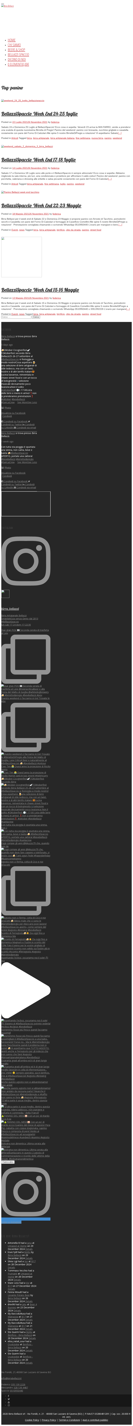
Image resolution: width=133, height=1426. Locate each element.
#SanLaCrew (8, 402)
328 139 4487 (21, 1387)
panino (107, 138)
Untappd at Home (17, 1245)
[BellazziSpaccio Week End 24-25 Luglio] (22, 100)
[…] (119, 133)
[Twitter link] (9, 1399)
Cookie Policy (32, 1419)
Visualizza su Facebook (13, 413)
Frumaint (12, 1273)
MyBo (27, 1252)
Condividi (7, 416)
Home (12, 39)
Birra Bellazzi (8, 336)
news (21, 230)
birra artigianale (41, 138)
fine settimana (83, 138)
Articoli (14, 138)
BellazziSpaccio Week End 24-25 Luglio (39, 114)
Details (29, 1249)
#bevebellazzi (8, 459)
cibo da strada (73, 230)
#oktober (6, 399)
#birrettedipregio (25, 459)
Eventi (15, 230)
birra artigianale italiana (62, 138)
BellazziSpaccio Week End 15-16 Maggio (40, 290)
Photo (8, 407)
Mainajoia (13, 1316)
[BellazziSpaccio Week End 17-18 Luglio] (27, 146)
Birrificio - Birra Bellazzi (20, 1335)
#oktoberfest (8, 390)
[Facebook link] (8, 1396)
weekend (117, 138)
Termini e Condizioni (69, 1419)
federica (55, 122)
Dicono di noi (17, 59)
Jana (29, 1242)
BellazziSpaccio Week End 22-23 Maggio (41, 205)
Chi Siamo (14, 44)
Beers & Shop (16, 49)
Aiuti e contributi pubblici (95, 1419)
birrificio (61, 230)
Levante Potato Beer (19, 1295)
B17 (33, 1261)
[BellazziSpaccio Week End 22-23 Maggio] (20, 192)
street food (95, 230)
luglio (63, 184)
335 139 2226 (18, 1384)
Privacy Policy (49, 1419)
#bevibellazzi (18, 399)
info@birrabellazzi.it (11, 1378)
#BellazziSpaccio (10, 359)
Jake (24, 1304)
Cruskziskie (13, 1344)
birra (29, 138)
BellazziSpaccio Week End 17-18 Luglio (38, 160)
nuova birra (97, 138)
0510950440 (16, 1390)
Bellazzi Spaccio (18, 54)
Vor (26, 1261)
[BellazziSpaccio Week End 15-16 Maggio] (21, 276)
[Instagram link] (9, 1405)
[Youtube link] (9, 1402)
